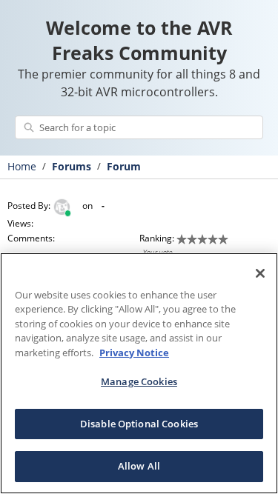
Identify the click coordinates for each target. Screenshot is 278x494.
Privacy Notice (134, 352)
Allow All (139, 466)
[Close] (260, 273)
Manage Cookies (139, 381)
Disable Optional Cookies (139, 423)
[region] (139, 373)
